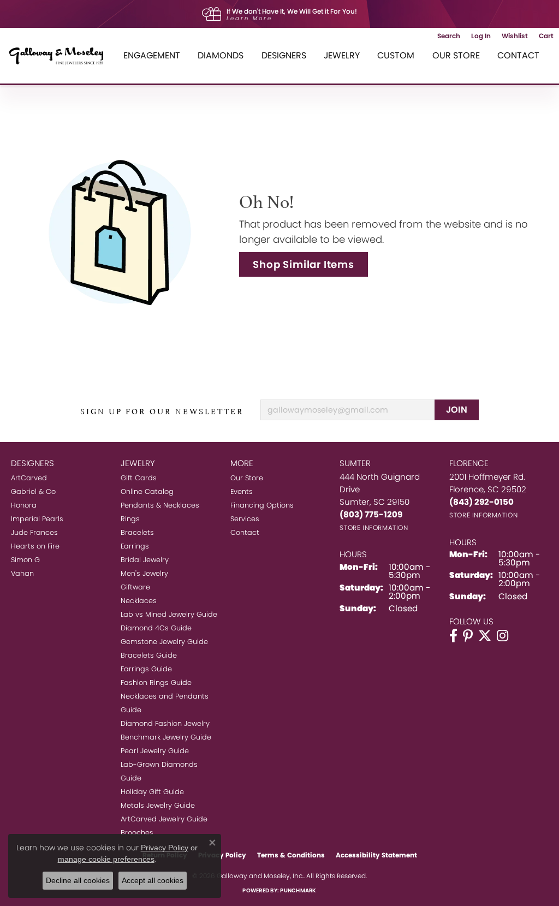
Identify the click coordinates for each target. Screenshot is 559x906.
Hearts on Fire (35, 546)
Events (241, 491)
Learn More (249, 18)
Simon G (25, 559)
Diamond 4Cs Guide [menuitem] (156, 628)
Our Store (456, 55)
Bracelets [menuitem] (137, 532)
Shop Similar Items (303, 264)
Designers (283, 55)
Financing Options (262, 505)
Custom (395, 55)
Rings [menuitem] (130, 518)
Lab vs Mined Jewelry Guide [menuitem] (169, 614)
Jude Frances (34, 532)
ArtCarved (29, 477)
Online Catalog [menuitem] (147, 491)
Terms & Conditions (291, 855)
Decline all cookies (78, 880)
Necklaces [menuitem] (139, 600)
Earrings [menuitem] (135, 546)
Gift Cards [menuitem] (139, 477)
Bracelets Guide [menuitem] (149, 655)
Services (244, 518)
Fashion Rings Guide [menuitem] (156, 682)
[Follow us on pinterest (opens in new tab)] (468, 635)
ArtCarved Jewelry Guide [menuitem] (164, 819)
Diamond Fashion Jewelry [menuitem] (165, 723)
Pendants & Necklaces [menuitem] (160, 505)
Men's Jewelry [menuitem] (144, 573)
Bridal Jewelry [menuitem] (145, 559)
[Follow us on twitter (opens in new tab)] (484, 635)
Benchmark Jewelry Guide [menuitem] (166, 737)
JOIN (457, 409)
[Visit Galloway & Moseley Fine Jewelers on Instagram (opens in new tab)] (502, 635)
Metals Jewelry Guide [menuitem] (158, 805)
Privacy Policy (164, 847)
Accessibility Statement (376, 855)
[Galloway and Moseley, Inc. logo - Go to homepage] (60, 56)
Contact (518, 55)
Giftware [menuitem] (135, 587)
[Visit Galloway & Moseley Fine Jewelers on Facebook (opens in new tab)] (453, 635)
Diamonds (220, 55)
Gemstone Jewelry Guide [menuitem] (164, 641)
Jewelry (342, 55)
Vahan (22, 573)
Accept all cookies (152, 880)
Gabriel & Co (33, 491)
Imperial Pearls (37, 518)
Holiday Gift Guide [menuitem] (152, 791)
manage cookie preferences (106, 859)
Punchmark (298, 890)
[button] (448, 36)
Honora (24, 505)
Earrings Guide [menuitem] (146, 668)
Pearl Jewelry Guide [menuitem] (155, 750)
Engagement (151, 55)
